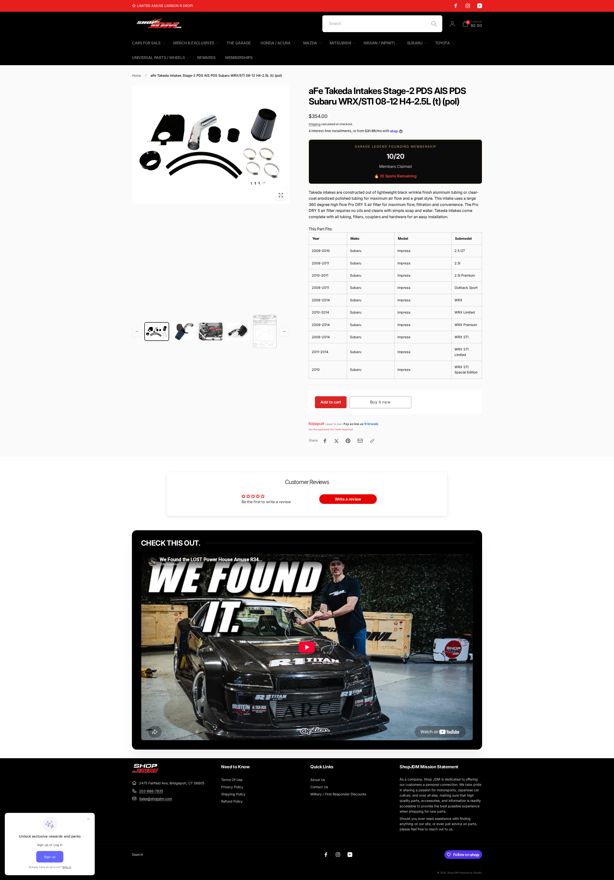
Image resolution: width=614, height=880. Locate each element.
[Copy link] (372, 440)
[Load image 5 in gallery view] (265, 331)
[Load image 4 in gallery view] (238, 331)
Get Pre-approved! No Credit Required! (331, 429)
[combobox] (382, 23)
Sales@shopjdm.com (155, 799)
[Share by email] (360, 441)
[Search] (434, 24)
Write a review (348, 499)
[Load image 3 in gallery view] (211, 331)
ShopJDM (452, 872)
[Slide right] (284, 331)
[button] (472, 23)
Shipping (314, 124)
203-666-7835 (151, 791)
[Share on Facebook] (325, 440)
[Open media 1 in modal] (210, 145)
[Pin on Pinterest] (348, 440)
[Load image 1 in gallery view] (157, 331)
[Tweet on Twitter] (336, 440)
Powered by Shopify (470, 872)
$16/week (371, 424)
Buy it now (380, 402)
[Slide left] (137, 331)
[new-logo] (145, 771)
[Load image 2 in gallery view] (184, 331)
